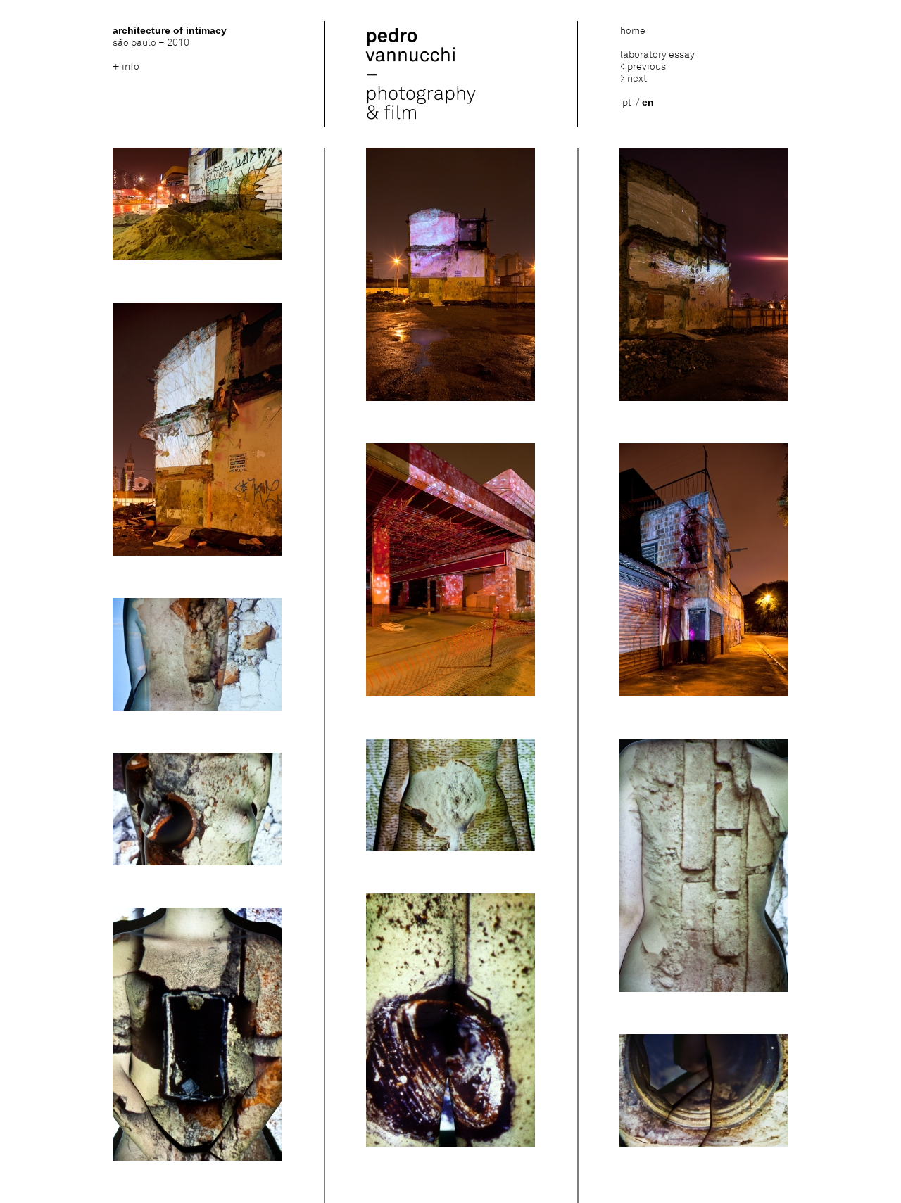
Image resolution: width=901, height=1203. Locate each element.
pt (626, 102)
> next (633, 78)
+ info (126, 66)
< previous (643, 66)
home (632, 31)
